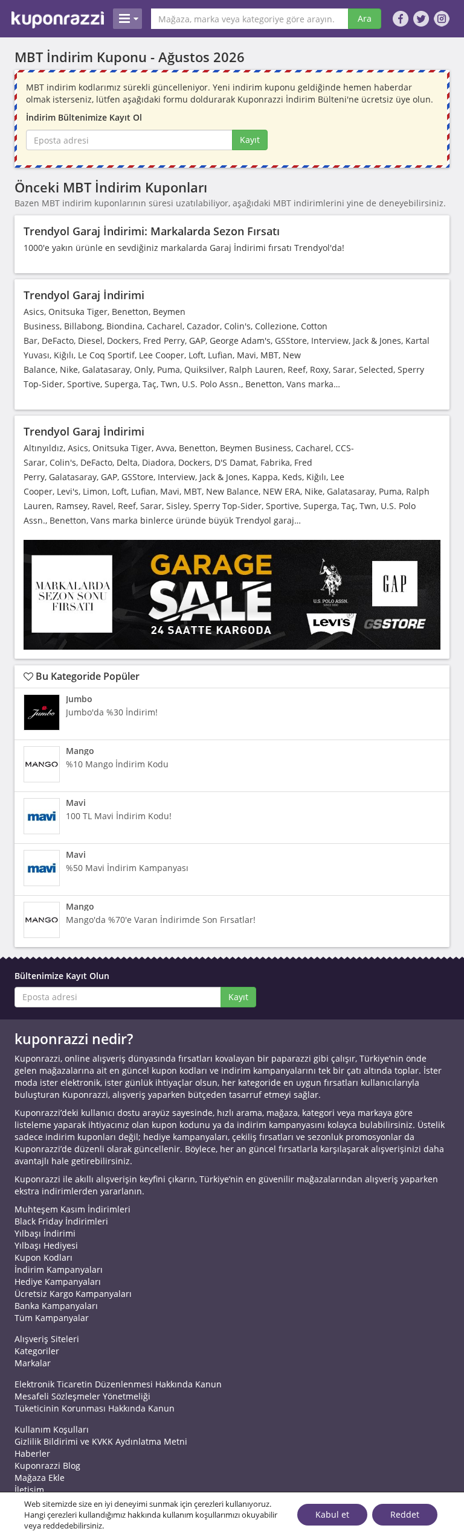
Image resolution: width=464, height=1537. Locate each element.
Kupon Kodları (43, 1257)
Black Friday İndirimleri (61, 1221)
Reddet (404, 1514)
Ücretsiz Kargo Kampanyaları (73, 1293)
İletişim (29, 1489)
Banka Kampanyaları (56, 1305)
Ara (365, 18)
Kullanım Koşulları (51, 1429)
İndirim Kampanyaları (58, 1269)
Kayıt (250, 139)
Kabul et (332, 1514)
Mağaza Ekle (39, 1477)
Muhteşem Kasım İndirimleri (72, 1209)
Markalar (32, 1363)
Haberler (32, 1453)
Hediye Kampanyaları (57, 1281)
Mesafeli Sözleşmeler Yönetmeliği (82, 1396)
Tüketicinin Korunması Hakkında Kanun (94, 1408)
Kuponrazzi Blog (47, 1465)
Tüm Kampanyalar (51, 1317)
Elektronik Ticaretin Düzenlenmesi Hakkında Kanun (118, 1384)
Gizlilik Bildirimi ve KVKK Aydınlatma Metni (100, 1441)
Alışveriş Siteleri (46, 1339)
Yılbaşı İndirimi (45, 1233)
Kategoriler (36, 1351)
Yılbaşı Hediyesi (46, 1245)
